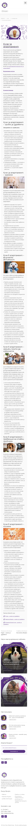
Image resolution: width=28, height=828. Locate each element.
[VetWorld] (4, 5)
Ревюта (4, 794)
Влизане (5, 11)
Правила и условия (19, 794)
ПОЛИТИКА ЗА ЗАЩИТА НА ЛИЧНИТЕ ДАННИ (21, 801)
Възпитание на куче (9, 71)
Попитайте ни (14, 751)
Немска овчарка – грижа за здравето (14, 619)
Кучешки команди (8, 90)
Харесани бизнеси (6, 796)
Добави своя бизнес (7, 798)
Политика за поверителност (19, 797)
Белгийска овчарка (21, 631)
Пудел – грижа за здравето (12, 616)
